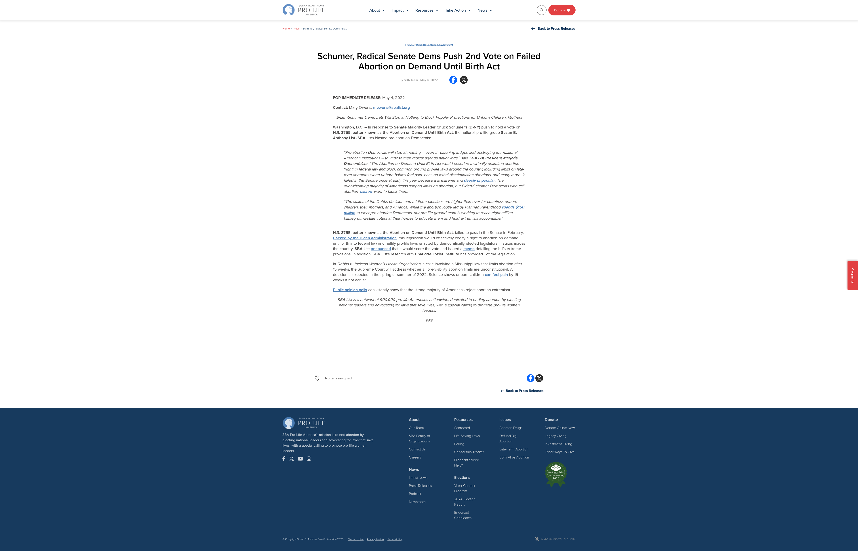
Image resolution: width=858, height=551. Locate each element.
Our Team (416, 427)
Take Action (455, 10)
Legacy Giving (555, 435)
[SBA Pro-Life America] (303, 9)
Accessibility (394, 539)
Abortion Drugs (510, 427)
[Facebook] (453, 81)
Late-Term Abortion (513, 449)
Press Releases (425, 45)
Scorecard (462, 427)
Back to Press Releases (557, 28)
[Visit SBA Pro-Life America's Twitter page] (291, 458)
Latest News (418, 477)
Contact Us (417, 449)
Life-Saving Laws (467, 435)
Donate (560, 10)
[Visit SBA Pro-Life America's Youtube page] (300, 458)
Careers (415, 457)
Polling (459, 443)
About (374, 10)
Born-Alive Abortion (514, 457)
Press (296, 28)
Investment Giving (558, 443)
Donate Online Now (560, 427)
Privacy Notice (375, 539)
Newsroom (445, 45)
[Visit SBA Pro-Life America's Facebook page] (284, 458)
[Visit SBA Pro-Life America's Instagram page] (309, 458)
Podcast (415, 493)
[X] (464, 81)
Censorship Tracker (469, 451)
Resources (424, 10)
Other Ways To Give (560, 451)
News (482, 10)
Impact (398, 10)
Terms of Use (356, 539)
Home (286, 28)
